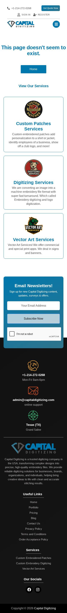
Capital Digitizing (45, 608)
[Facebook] (29, 589)
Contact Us (33, 523)
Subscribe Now (33, 318)
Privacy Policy (33, 528)
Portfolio (33, 507)
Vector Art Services (33, 568)
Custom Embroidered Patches (33, 557)
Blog (33, 518)
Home (33, 502)
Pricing (33, 512)
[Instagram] (37, 589)
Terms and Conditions (33, 534)
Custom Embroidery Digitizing (33, 563)
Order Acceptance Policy (33, 539)
